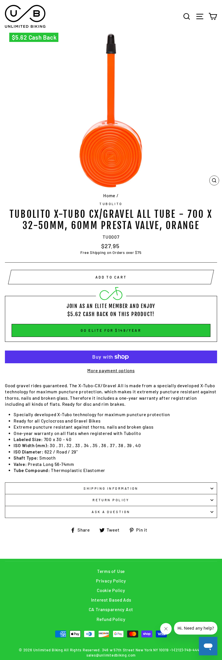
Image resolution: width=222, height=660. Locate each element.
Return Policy (111, 500)
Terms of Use (111, 571)
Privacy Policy (111, 580)
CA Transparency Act (111, 609)
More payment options (110, 370)
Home (109, 195)
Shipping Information (111, 488)
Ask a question (111, 512)
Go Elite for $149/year (111, 330)
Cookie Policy (111, 590)
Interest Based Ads (111, 599)
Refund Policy (111, 619)
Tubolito (111, 204)
